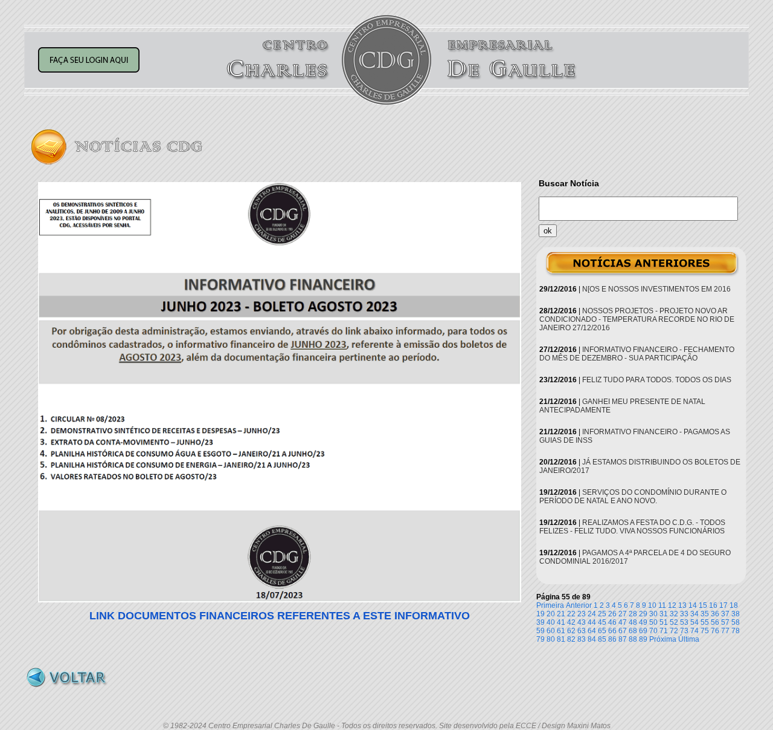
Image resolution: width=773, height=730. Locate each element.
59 (540, 631)
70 (653, 631)
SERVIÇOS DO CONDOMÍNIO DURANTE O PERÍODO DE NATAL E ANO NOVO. (632, 496)
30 (653, 614)
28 (633, 614)
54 (694, 622)
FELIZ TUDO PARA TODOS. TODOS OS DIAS (656, 380)
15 (703, 605)
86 (612, 639)
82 (571, 639)
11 (662, 605)
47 (622, 622)
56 (715, 622)
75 (705, 631)
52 (674, 622)
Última (688, 639)
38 (735, 614)
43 (581, 622)
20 (551, 614)
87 (622, 639)
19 (540, 614)
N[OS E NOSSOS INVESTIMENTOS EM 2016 (656, 289)
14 (692, 605)
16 (713, 605)
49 (643, 622)
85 (602, 639)
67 (622, 631)
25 (602, 614)
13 (682, 605)
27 (622, 614)
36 (715, 614)
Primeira (550, 605)
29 (643, 614)
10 (652, 605)
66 (612, 631)
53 (684, 622)
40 (551, 622)
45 (602, 622)
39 (540, 622)
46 (612, 622)
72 (674, 631)
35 (705, 614)
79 (540, 639)
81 (561, 639)
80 (551, 639)
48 (633, 622)
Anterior (579, 605)
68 (633, 631)
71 (663, 631)
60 (551, 631)
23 (581, 614)
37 (725, 614)
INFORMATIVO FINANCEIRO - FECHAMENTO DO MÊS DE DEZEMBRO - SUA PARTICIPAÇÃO (636, 353)
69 (643, 631)
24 (592, 614)
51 (663, 622)
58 (735, 622)
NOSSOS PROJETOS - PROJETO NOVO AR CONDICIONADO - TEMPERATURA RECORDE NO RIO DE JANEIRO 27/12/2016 (636, 319)
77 (725, 631)
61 (561, 631)
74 (694, 631)
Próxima (662, 639)
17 (723, 605)
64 (592, 631)
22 (571, 614)
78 (735, 631)
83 (581, 639)
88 (633, 639)
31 (663, 614)
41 (561, 622)
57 (725, 622)
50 (653, 622)
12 (672, 605)
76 (715, 631)
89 (643, 639)
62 (571, 631)
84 (592, 639)
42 (571, 622)
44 (592, 622)
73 (684, 631)
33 (684, 614)
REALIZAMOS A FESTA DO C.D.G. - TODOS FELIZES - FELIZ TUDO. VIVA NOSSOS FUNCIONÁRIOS (632, 526)
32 (674, 614)
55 (705, 622)
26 (612, 614)
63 (581, 631)
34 (694, 614)
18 (734, 605)
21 (561, 614)
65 (602, 631)
